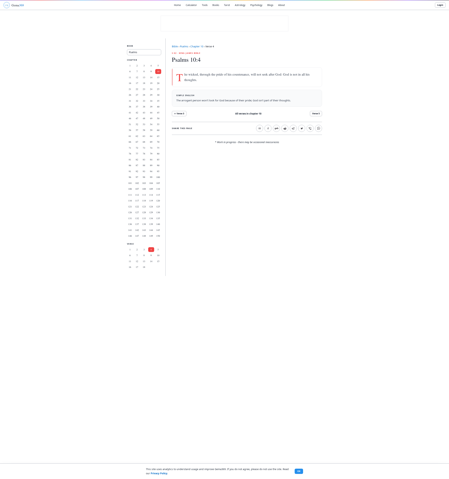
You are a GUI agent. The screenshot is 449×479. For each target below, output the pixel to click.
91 (130, 171)
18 (144, 83)
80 (158, 153)
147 (137, 235)
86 (130, 165)
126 (130, 212)
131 (130, 218)
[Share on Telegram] (293, 128)
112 (137, 194)
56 (130, 130)
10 (158, 71)
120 (158, 200)
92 (137, 171)
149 (151, 235)
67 (137, 141)
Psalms (184, 46)
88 (144, 165)
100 (158, 177)
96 (130, 177)
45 (158, 112)
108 (144, 188)
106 (130, 188)
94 (151, 171)
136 (130, 224)
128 (144, 212)
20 (158, 83)
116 (130, 200)
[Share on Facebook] (268, 128)
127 (137, 212)
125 (158, 206)
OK (298, 471)
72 (137, 147)
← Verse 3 (179, 113)
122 (137, 206)
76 (130, 153)
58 (144, 130)
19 (151, 83)
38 (144, 106)
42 (137, 112)
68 (144, 141)
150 (158, 235)
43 (144, 112)
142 (137, 230)
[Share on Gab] (276, 128)
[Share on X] (301, 128)
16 (130, 83)
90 (158, 165)
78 (144, 153)
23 (144, 89)
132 (137, 218)
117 (137, 200)
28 (144, 94)
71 (130, 147)
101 (130, 183)
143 (144, 230)
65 (158, 136)
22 (137, 89)
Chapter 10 (196, 46)
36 (130, 106)
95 (158, 171)
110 (158, 188)
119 (151, 200)
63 (144, 136)
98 (144, 177)
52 (137, 124)
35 (158, 100)
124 (151, 206)
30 (158, 94)
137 (137, 224)
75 (158, 147)
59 (151, 130)
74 (151, 147)
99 (151, 177)
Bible (175, 46)
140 (158, 224)
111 (130, 194)
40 (158, 106)
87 (137, 165)
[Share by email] (259, 128)
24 (151, 89)
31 (130, 100)
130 (158, 212)
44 (151, 112)
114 (151, 194)
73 (144, 147)
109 (151, 188)
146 (130, 235)
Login (440, 5)
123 (144, 206)
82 (137, 159)
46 (130, 118)
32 (137, 100)
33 (144, 100)
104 (151, 183)
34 (151, 100)
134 (151, 218)
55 (158, 124)
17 (137, 83)
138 (144, 224)
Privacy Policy (159, 473)
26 (130, 94)
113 (144, 194)
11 (130, 77)
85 (158, 159)
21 (130, 89)
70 (158, 141)
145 (158, 230)
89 (151, 165)
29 (151, 94)
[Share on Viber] (310, 128)
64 (151, 136)
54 (151, 124)
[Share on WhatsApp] (318, 128)
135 (158, 218)
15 (158, 77)
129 (151, 212)
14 (151, 77)
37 (137, 106)
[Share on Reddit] (285, 128)
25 (158, 89)
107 (137, 188)
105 (158, 183)
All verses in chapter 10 (248, 113)
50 (158, 118)
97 (137, 177)
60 (158, 130)
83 (144, 159)
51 (130, 124)
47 (137, 118)
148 (144, 235)
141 (130, 230)
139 (151, 224)
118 (144, 200)
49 (151, 118)
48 (144, 118)
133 (144, 218)
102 (137, 183)
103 (144, 183)
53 (144, 124)
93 (144, 171)
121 (130, 206)
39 (151, 106)
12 (137, 77)
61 (130, 136)
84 (151, 159)
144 (151, 230)
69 (151, 141)
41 (130, 112)
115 (158, 194)
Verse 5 (316, 113)
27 (137, 94)
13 (144, 77)
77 (137, 153)
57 (137, 130)
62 (137, 136)
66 (130, 141)
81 (130, 159)
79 (151, 153)
